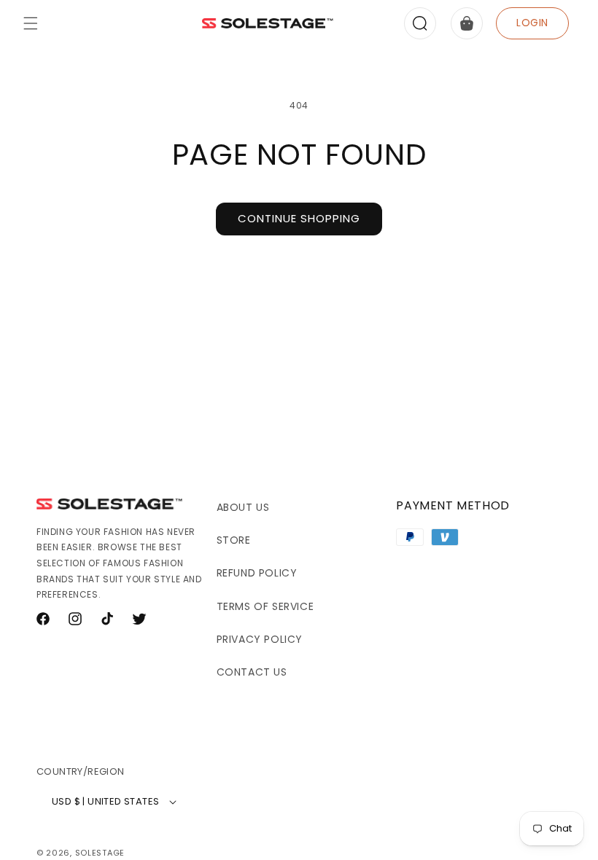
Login (532, 22)
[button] (31, 23)
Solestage (100, 853)
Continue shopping (299, 218)
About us (243, 507)
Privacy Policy (260, 639)
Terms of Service (265, 606)
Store (234, 540)
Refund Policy (257, 573)
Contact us (252, 672)
